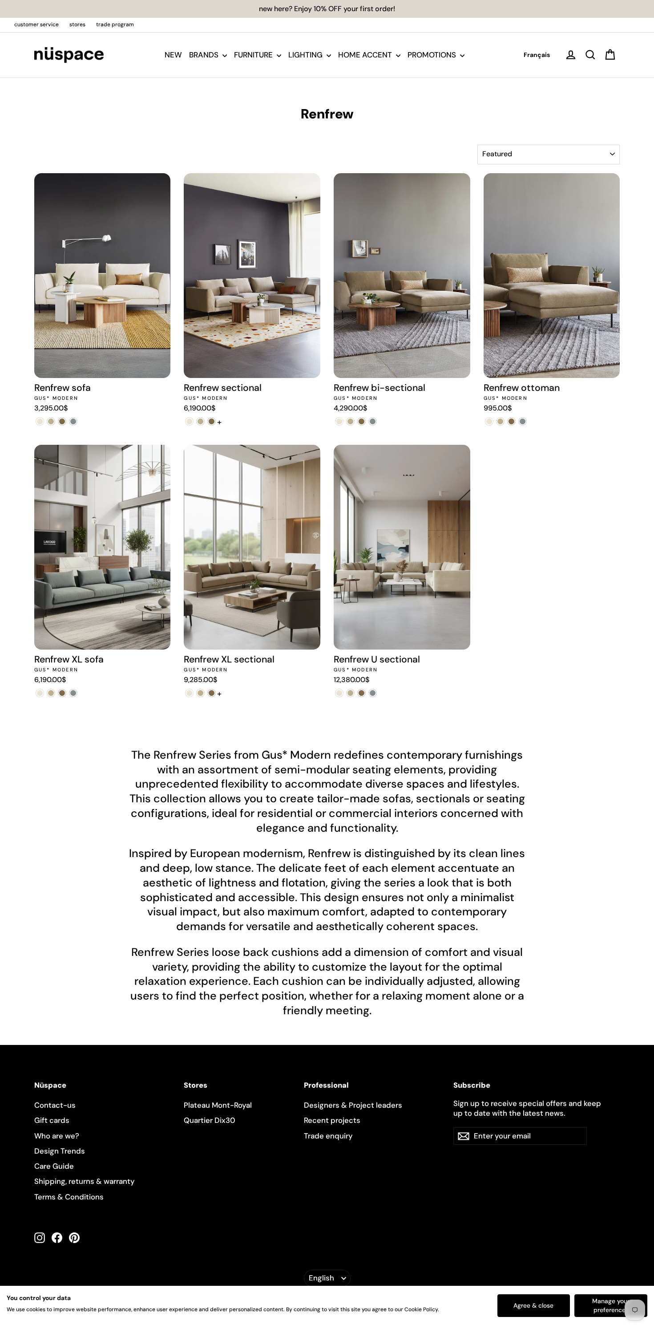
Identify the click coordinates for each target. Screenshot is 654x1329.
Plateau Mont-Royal (218, 1105)
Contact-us (55, 1105)
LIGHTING (306, 55)
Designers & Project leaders (353, 1105)
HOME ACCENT (366, 55)
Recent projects (332, 1120)
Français (537, 55)
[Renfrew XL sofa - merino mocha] (62, 693)
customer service (36, 24)
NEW (173, 55)
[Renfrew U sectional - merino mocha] (361, 693)
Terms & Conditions (69, 1197)
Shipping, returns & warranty (84, 1181)
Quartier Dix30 (209, 1120)
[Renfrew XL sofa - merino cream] (40, 693)
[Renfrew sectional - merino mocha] (211, 421)
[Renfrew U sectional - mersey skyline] (372, 693)
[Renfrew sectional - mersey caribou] (200, 421)
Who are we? (56, 1136)
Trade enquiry (328, 1136)
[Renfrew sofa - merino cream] (40, 421)
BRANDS (204, 55)
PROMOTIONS (433, 55)
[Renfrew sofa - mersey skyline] (73, 421)
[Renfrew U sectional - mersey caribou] (350, 693)
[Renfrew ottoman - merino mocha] (511, 421)
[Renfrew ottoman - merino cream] (489, 421)
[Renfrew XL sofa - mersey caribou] (51, 693)
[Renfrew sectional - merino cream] (189, 421)
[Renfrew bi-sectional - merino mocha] (361, 421)
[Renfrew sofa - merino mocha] (62, 421)
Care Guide (54, 1166)
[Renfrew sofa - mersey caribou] (51, 421)
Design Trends (59, 1151)
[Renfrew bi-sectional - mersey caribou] (350, 421)
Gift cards (51, 1120)
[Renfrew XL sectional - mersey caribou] (200, 693)
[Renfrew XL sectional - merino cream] (189, 693)
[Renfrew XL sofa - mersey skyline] (73, 693)
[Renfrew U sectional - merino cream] (339, 693)
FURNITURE (254, 55)
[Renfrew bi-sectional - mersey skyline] (372, 421)
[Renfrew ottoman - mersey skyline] (522, 421)
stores (77, 24)
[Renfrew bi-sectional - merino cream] (339, 421)
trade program (115, 24)
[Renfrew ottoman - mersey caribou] (500, 421)
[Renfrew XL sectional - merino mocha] (211, 693)
